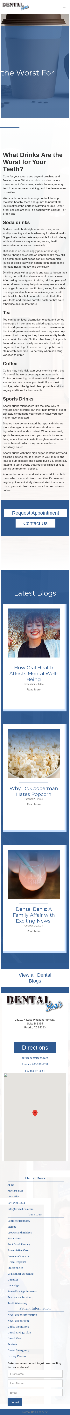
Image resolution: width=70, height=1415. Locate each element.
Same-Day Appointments (22, 1291)
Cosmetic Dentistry (19, 1220)
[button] (64, 7)
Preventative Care (18, 1250)
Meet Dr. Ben (15, 1190)
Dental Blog (14, 1338)
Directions (35, 1047)
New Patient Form (18, 1320)
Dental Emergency (18, 1350)
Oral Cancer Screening (21, 1273)
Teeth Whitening (17, 1303)
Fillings (12, 1226)
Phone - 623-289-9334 (35, 1064)
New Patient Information (22, 1314)
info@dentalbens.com (35, 1057)
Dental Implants (17, 1262)
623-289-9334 (16, 1202)
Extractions (14, 1238)
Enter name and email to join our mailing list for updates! (34, 1365)
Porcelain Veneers (18, 1256)
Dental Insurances (18, 1326)
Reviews (12, 1344)
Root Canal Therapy (19, 1244)
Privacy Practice (17, 1356)
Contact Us (35, 523)
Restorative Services (20, 1297)
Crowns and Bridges (20, 1232)
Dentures (13, 1279)
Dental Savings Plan (19, 1332)
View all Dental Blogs (35, 978)
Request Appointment (35, 513)
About (11, 1184)
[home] (15, 6)
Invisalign (13, 1285)
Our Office (13, 1196)
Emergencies (15, 1267)
